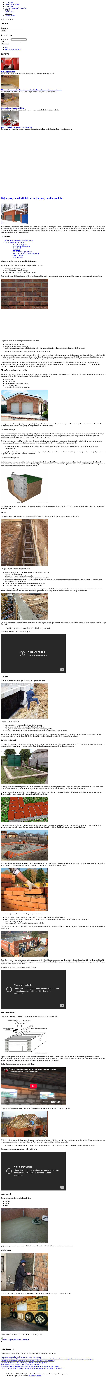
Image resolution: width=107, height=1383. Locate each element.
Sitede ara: (4, 28)
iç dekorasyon (18, 257)
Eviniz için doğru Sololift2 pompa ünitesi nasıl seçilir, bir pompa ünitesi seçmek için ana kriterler (32, 1368)
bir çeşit (34, 253)
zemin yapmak (18, 255)
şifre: (3, 41)
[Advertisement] (7, 163)
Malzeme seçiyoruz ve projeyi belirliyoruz (19, 240)
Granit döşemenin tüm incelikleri (12, 108)
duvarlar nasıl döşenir (20, 252)
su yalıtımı (16, 250)
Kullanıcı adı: (6, 39)
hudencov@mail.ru (35, 1376)
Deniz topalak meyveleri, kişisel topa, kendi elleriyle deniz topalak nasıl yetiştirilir (27, 1361)
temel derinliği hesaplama (21, 246)
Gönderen (15, 1340)
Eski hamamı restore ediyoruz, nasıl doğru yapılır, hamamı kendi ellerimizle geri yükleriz (30, 1366)
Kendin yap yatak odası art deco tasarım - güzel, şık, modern (21, 1357)
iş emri (15, 248)
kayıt (6, 47)
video (20, 248)
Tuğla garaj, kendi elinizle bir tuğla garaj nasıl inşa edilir (31, 198)
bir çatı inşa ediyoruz (20, 253)
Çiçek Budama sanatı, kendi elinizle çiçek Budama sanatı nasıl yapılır (23, 1362)
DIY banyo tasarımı (8, 72)
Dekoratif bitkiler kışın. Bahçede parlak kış (16, 127)
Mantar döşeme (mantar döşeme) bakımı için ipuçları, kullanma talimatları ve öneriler (31, 90)
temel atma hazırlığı (19, 244)
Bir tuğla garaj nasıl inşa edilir (15, 242)
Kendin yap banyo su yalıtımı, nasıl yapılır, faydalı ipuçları (20, 1364)
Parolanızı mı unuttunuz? (13, 49)
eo (38, 253)
